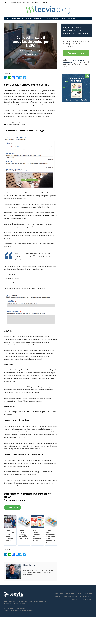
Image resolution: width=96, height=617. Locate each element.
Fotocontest (44, 2)
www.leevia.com (9, 608)
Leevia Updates (26, 2)
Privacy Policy (21, 610)
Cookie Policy (30, 610)
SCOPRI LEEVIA (12, 507)
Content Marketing (68, 18)
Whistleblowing (87, 599)
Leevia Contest (35, 2)
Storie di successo (16, 2)
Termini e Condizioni (10, 610)
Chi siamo (6, 2)
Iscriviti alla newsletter (84, 594)
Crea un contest (76, 53)
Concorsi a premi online (33, 18)
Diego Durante (37, 50)
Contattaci (57, 596)
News (7, 18)
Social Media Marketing (51, 18)
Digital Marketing (17, 18)
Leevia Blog (59, 594)
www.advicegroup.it (20, 608)
